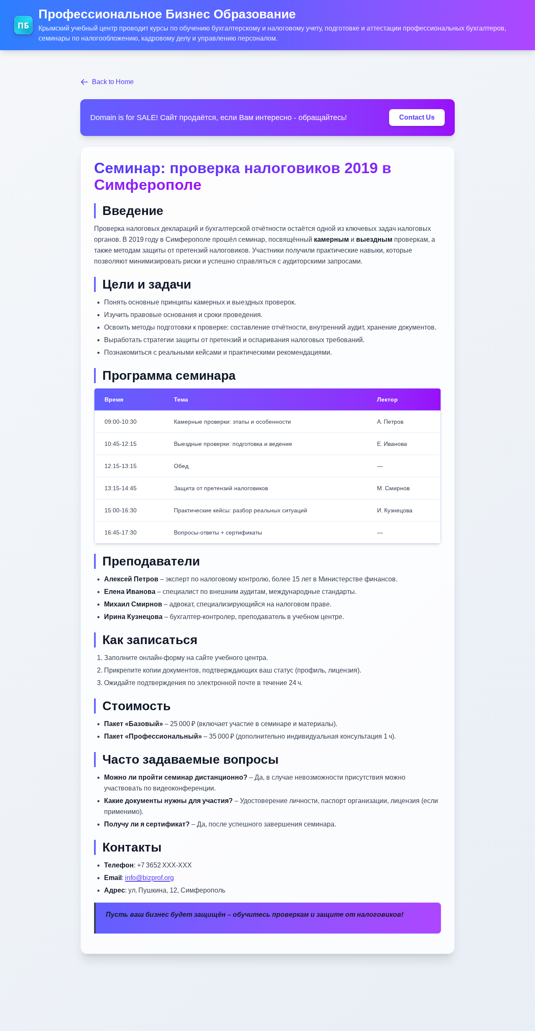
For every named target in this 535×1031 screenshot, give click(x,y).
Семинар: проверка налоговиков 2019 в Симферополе (242, 176)
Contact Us (417, 117)
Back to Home (113, 81)
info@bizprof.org (149, 877)
